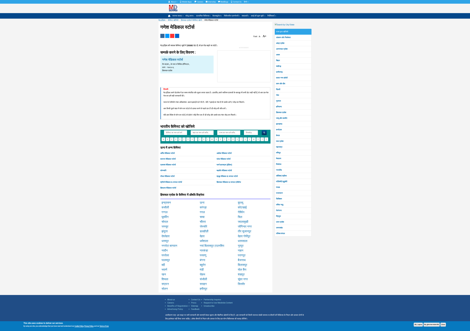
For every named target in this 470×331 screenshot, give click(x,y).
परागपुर (241, 255)
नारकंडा (204, 250)
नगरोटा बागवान (169, 245)
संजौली (203, 279)
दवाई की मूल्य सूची (257, 16)
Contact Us (237, 2)
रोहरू (202, 274)
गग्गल (165, 212)
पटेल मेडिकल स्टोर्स (223, 159)
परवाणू (203, 255)
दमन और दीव (280, 83)
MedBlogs (224, 2)
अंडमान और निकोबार (283, 37)
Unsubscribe (209, 306)
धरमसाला (242, 241)
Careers (200, 2)
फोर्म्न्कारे (163, 170)
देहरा (202, 236)
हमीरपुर (203, 288)
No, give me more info (431, 324)
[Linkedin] (177, 36)
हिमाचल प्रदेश (281, 112)
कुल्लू (240, 202)
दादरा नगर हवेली (282, 78)
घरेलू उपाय (189, 16)
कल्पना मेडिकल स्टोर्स (168, 159)
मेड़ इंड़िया (162, 20)
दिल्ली (278, 89)
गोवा (277, 95)
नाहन (240, 250)
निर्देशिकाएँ (271, 16)
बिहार (278, 60)
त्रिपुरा (278, 216)
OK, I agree (418, 324)
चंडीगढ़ (278, 66)
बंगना (202, 260)
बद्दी (163, 265)
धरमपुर (165, 241)
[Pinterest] (172, 36)
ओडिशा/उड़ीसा (281, 176)
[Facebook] (162, 36)
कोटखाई (242, 207)
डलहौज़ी (204, 231)
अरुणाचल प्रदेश (282, 49)
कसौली (165, 207)
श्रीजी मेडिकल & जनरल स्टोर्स (171, 182)
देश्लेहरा (166, 236)
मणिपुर (278, 153)
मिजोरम (278, 164)
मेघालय (278, 158)
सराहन (203, 284)
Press (193, 303)
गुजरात (278, 101)
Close (443, 324)
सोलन (165, 288)
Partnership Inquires (212, 299)
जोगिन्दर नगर (245, 226)
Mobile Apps (187, 2)
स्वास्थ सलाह (177, 16)
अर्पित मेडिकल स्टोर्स (167, 153)
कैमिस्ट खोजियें (173, 20)
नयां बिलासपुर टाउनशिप (212, 245)
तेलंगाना (279, 210)
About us (171, 299)
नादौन (165, 250)
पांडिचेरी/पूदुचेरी (281, 181)
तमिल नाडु (279, 204)
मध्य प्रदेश (279, 141)
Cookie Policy (79, 326)
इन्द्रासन (166, 202)
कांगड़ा (203, 207)
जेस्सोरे (203, 226)
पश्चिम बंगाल (280, 233)
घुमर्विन (165, 217)
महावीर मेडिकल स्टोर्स (224, 170)
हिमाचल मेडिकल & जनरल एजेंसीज (229, 182)
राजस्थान (279, 193)
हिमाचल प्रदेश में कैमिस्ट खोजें (191, 20)
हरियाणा (279, 106)
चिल (240, 217)
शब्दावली (245, 16)
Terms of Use (104, 326)
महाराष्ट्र (279, 147)
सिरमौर (241, 284)
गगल (202, 212)
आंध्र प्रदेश (280, 43)
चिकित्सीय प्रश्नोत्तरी (231, 16)
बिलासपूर (242, 265)
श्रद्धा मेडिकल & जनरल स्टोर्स (227, 176)
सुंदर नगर (243, 279)
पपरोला (165, 255)
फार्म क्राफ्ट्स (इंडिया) (224, 165)
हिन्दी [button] (245, 2)
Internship (212, 2)
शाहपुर (241, 274)
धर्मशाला (204, 241)
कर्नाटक (279, 130)
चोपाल (165, 221)
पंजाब (278, 187)
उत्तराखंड (279, 228)
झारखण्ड (279, 124)
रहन (164, 274)
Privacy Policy (88, 326)
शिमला (165, 279)
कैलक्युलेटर (216, 16)
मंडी (202, 269)
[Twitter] (167, 36)
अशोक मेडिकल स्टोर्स (224, 153)
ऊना (202, 202)
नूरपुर (240, 245)
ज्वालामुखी (243, 221)
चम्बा (202, 217)
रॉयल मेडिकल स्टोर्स (167, 176)
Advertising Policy (175, 309)
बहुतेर (203, 265)
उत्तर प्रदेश (280, 222)
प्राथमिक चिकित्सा (202, 16)
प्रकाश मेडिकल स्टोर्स (168, 165)
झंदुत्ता (165, 231)
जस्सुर (165, 226)
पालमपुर (166, 260)
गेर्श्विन (241, 212)
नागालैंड (279, 170)
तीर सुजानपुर (244, 231)
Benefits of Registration (177, 306)
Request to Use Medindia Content (218, 303)
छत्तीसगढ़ (279, 72)
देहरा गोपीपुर (244, 236)
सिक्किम (279, 199)
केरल (278, 135)
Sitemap (194, 306)
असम (278, 55)
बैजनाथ (242, 260)
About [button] (173, 2)
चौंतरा (203, 221)
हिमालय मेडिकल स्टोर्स (168, 188)
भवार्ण (164, 269)
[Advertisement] (244, 65)
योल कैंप (242, 269)
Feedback (195, 309)
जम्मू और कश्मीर (281, 118)
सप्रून (165, 284)
